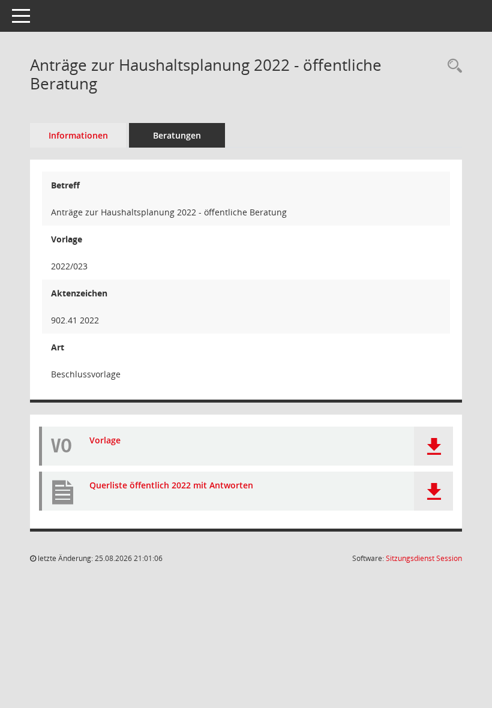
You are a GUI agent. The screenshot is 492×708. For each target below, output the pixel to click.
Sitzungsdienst (424, 558)
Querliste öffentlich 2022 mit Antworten (171, 486)
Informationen (78, 135)
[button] (433, 446)
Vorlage (105, 441)
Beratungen (177, 135)
